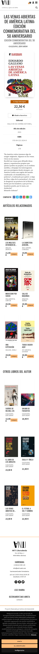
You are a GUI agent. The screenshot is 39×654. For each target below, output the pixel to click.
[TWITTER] (23, 581)
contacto (19, 600)
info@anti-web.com (19, 568)
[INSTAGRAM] (16, 581)
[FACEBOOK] (19, 581)
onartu (19, 641)
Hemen (34, 635)
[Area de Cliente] (33, 3)
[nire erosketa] (30, 2)
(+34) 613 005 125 (19, 565)
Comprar (14, 254)
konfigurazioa (19, 650)
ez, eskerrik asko (19, 646)
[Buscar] (36, 7)
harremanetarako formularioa (19, 571)
